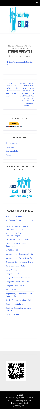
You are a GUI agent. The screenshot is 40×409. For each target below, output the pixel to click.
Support (9, 155)
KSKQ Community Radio (15, 266)
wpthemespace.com (20, 405)
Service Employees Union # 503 (18, 300)
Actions (13, 46)
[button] (36, 2)
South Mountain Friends (15, 304)
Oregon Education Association (18, 278)
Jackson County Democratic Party (19, 254)
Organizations (23, 48)
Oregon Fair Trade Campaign (17, 281)
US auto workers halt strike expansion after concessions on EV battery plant (13, 89)
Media (14, 48)
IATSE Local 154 (12, 250)
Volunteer (10, 147)
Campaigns (21, 46)
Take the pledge (12, 151)
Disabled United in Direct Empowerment (16, 244)
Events (28, 46)
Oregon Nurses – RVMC (15, 285)
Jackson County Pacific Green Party (20, 258)
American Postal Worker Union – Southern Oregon (19, 234)
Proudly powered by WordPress (19, 400)
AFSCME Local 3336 (14, 216)
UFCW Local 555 (12, 314)
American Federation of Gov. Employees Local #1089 (17, 227)
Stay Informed (11, 143)
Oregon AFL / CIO (13, 274)
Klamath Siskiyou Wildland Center (19, 262)
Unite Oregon (11, 270)
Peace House (11, 289)
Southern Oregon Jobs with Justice (20, 397)
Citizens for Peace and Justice (17, 239)
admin (28, 56)
